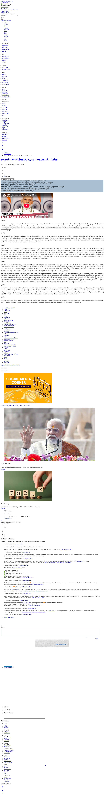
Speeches (6, 361)
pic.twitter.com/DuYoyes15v (38, 612)
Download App (7, 518)
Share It (2, 627)
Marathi (5, 33)
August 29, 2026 (26, 552)
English (5, 22)
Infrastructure (7, 331)
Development (7, 321)
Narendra (4, 7)
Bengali (5, 27)
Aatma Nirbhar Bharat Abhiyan (11, 354)
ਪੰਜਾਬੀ (5, 40)
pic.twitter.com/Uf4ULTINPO (41, 591)
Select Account (8, 667)
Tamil (5, 32)
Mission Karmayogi (8, 320)
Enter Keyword (4, 14)
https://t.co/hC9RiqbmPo (38, 597)
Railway (6, 333)
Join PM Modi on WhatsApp (7, 179)
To (1, 17)
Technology (6, 318)
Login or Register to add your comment (10, 365)
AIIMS (5, 348)
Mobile (5, 357)
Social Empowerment (9, 325)
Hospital (6, 347)
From (2, 15)
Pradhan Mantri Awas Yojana (11, 338)
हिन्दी (5, 25)
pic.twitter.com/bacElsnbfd (37, 584)
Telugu (5, 31)
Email (6, 707)
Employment (7, 362)
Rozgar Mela (7, 310)
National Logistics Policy (10, 344)
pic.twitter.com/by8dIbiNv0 (35, 605)
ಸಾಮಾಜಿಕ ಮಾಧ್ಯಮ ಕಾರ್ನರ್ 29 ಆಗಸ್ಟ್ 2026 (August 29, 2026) (15, 405)
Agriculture (6, 351)
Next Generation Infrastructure (11, 332)
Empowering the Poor (9, 339)
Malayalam (6, 29)
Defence (6, 353)
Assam (5, 309)
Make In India (7, 355)
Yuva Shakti (7, 313)
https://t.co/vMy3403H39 (51, 562)
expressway (6, 335)
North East (6, 359)
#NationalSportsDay (28, 591)
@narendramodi (18, 544)
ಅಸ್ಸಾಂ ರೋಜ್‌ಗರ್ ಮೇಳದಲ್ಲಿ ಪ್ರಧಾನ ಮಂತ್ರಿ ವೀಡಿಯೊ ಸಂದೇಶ (29, 159)
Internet (5, 358)
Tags (5, 308)
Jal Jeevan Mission (8, 340)
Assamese (6, 35)
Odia (5, 37)
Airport (5, 336)
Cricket (5, 328)
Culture (5, 316)
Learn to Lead (7, 329)
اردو (5, 39)
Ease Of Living (7, 323)
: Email (7, 710)
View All (3, 469)
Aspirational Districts (9, 327)
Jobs (5, 314)
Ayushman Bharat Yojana (10, 346)
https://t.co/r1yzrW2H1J (66, 549)
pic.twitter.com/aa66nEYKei (64, 562)
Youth (5, 312)
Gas (5, 342)
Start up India (7, 350)
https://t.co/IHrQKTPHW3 (26, 577)
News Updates (7, 154)
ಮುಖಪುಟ (6, 152)
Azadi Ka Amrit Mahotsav (10, 324)
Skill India (6, 343)
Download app (4, 2)
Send (7, 720)
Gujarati (6, 24)
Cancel (2, 720)
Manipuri (6, 36)
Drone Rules (7, 317)
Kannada (6, 28)
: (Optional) (9, 712)
